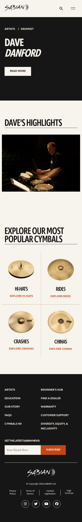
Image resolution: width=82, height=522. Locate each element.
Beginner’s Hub (52, 390)
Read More (18, 71)
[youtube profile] (46, 504)
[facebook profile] (57, 504)
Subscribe (53, 449)
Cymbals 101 (13, 424)
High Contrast (69, 492)
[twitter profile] (36, 504)
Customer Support (55, 415)
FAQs (8, 415)
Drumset (27, 29)
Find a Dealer (51, 398)
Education (12, 398)
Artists (10, 29)
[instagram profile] (25, 504)
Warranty (48, 406)
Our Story (12, 406)
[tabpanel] (41, 163)
